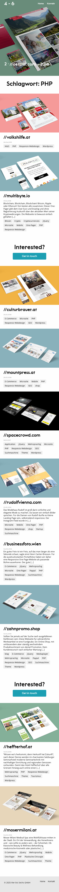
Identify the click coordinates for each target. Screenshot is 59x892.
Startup (39, 529)
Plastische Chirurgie (34, 856)
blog (7, 654)
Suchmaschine (11, 452)
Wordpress (48, 146)
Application (10, 444)
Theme (25, 452)
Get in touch (29, 256)
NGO (7, 146)
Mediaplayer (42, 654)
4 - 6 (9, 3)
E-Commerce (10, 318)
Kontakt (51, 4)
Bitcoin (8, 221)
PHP (14, 146)
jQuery (46, 221)
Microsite (9, 225)
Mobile (20, 225)
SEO (30, 323)
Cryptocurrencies (32, 221)
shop (37, 385)
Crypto (17, 221)
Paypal (33, 570)
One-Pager (31, 225)
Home (41, 4)
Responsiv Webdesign (29, 146)
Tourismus (36, 776)
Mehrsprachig (34, 444)
